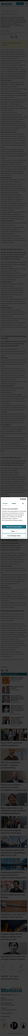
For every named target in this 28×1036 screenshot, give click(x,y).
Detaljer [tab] (14, 503)
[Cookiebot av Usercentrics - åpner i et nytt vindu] (20, 499)
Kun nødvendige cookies (14, 535)
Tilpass (13, 531)
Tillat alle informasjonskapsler (14, 526)
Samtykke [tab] (5, 503)
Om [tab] (23, 503)
